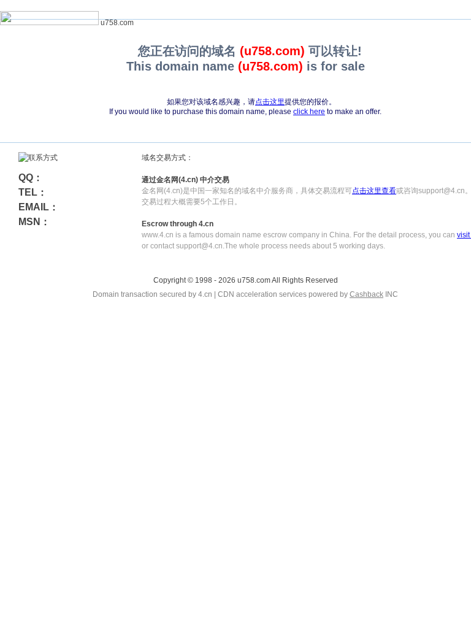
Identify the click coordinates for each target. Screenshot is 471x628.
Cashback (366, 294)
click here (309, 111)
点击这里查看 (374, 190)
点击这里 (270, 102)
